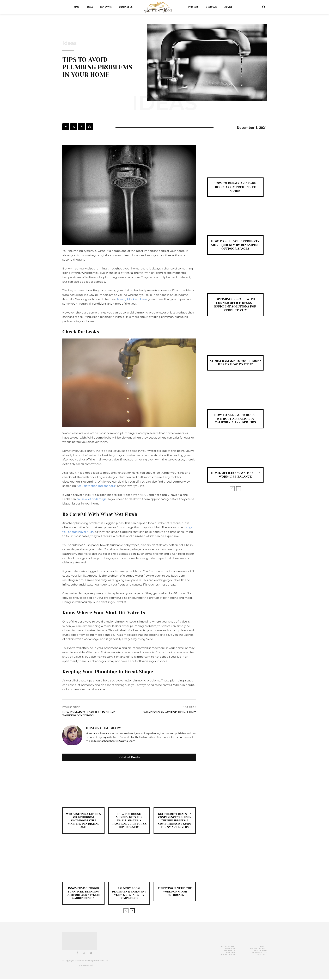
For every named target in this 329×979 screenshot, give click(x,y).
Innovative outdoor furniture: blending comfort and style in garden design (83, 893)
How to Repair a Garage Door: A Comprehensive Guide (235, 187)
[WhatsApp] (89, 126)
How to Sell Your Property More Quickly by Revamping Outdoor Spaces (235, 244)
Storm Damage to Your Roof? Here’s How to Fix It (235, 362)
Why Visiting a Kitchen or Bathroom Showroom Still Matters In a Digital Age (83, 820)
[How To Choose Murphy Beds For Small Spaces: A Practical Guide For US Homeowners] (129, 786)
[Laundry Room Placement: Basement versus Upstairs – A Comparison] (129, 861)
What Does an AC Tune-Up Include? (169, 712)
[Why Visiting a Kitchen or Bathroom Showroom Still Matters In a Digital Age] (83, 786)
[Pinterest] (81, 126)
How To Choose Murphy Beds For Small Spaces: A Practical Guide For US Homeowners (129, 820)
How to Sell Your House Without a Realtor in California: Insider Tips (235, 418)
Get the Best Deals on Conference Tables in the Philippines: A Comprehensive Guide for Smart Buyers (175, 820)
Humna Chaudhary (103, 728)
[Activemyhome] (160, 7)
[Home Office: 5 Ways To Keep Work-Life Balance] (235, 453)
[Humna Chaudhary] (72, 735)
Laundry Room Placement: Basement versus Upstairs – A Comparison (129, 893)
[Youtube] (91, 953)
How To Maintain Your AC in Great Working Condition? (88, 714)
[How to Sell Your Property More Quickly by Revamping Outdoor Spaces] (235, 222)
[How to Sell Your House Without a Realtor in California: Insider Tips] (235, 395)
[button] (263, 7)
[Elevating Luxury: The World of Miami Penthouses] (175, 861)
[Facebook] (65, 126)
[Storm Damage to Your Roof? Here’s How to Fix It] (235, 341)
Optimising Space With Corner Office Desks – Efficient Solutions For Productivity (235, 304)
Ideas (69, 43)
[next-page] (132, 910)
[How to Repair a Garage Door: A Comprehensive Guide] (235, 164)
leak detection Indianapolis (96, 486)
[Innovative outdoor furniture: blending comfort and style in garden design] (83, 861)
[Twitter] (73, 126)
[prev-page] (126, 910)
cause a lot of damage (92, 499)
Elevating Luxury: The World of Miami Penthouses (175, 891)
